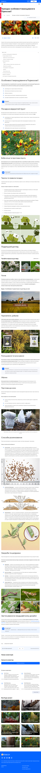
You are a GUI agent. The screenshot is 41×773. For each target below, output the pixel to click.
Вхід (34, 1)
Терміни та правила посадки (8, 59)
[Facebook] (2, 758)
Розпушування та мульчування (8, 67)
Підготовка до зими (6, 71)
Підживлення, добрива (7, 66)
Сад (4, 15)
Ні (22, 648)
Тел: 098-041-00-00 (25, 767)
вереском (3, 622)
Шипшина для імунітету (28, 679)
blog (3, 1)
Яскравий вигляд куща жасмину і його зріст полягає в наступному (9, 269)
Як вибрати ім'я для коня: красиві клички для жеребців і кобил (11, 679)
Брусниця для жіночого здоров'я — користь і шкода (11, 689)
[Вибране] (39, 1)
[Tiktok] (11, 758)
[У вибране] (18, 263)
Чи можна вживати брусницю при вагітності (32, 689)
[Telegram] (7, 758)
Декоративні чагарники (8, 643)
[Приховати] (38, 52)
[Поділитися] (33, 38)
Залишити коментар (20, 663)
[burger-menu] (39, 4)
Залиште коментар (7, 660)
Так (19, 648)
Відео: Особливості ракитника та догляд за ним (12, 64)
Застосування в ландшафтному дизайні (9, 76)
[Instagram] (4, 758)
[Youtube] (9, 758)
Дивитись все (36, 258)
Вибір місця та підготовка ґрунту (8, 57)
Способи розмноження (7, 72)
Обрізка (4, 69)
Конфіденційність (4, 765)
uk (29, 1)
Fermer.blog (2, 4)
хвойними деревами (35, 621)
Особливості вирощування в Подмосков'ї (10, 54)
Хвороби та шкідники (6, 74)
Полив (4, 62)
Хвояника (8, 15)
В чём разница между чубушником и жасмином (29, 269)
